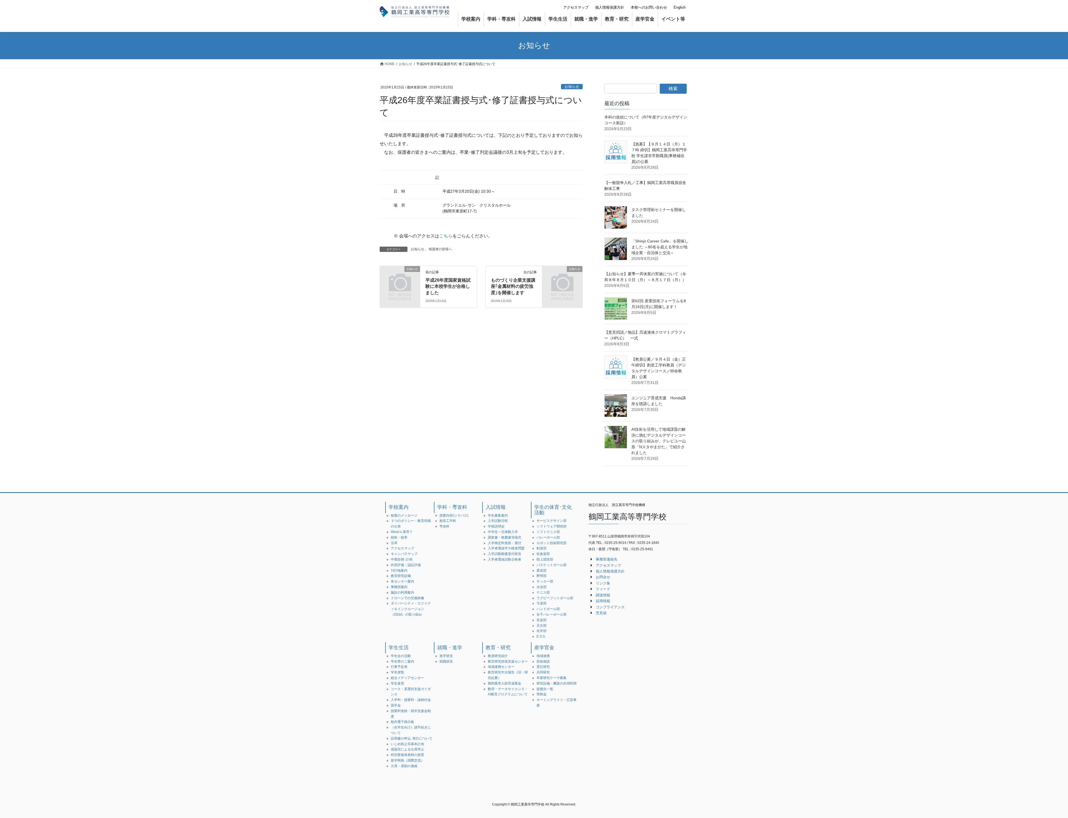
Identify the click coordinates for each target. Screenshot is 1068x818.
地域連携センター (501, 667)
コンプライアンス (610, 607)
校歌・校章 (399, 537)
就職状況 (446, 661)
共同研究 (543, 672)
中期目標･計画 (401, 559)
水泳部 (542, 587)
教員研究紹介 (498, 656)
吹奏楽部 (543, 554)
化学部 (542, 631)
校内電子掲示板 (402, 722)
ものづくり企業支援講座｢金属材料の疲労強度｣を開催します (513, 286)
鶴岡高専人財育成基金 (504, 683)
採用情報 (603, 601)
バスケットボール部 (552, 565)
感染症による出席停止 (407, 749)
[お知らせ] (400, 278)
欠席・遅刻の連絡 (404, 766)
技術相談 (543, 661)
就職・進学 (449, 647)
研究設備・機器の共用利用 (557, 683)
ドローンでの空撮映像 (407, 598)
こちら (446, 236)
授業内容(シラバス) (453, 515)
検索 (673, 88)
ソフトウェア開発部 (552, 526)
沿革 (394, 543)
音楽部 (542, 620)
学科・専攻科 (452, 507)
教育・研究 (498, 647)
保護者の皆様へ (440, 249)
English (680, 7)
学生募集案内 (498, 515)
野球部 (542, 576)
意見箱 (601, 613)
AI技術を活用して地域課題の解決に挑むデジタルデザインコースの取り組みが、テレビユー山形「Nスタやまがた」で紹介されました (658, 441)
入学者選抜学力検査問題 (506, 548)
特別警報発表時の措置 (407, 755)
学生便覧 (397, 672)
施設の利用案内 (402, 592)
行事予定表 (399, 667)
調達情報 (603, 595)
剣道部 (542, 548)
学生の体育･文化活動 (553, 509)
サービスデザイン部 (552, 521)
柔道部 (542, 570)
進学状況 (446, 656)
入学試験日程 (498, 521)
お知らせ (572, 87)
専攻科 (444, 526)
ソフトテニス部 (548, 532)
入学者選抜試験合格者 (504, 559)
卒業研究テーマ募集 (552, 678)
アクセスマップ (576, 7)
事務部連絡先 (606, 559)
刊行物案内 (399, 570)
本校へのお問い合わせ (649, 7)
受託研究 (543, 667)
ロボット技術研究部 (552, 543)
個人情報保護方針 (609, 7)
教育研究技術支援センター (508, 661)
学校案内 (399, 507)
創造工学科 (447, 521)
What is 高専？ (402, 532)
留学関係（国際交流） (407, 760)
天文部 (542, 626)
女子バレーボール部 (552, 614)
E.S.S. (541, 636)
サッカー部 (545, 581)
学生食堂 (397, 683)
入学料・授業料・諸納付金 (411, 700)
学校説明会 (496, 526)
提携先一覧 (545, 689)
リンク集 (603, 583)
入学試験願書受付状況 (504, 554)
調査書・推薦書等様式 (504, 537)
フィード (603, 589)
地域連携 (543, 656)
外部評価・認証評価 (406, 565)
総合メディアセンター (407, 678)
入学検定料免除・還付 (504, 543)
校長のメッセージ (404, 515)
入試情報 (496, 507)
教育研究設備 (401, 576)
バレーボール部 (548, 537)
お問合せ (603, 577)
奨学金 (396, 705)
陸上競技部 (545, 559)
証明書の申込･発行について (411, 738)
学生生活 (399, 647)
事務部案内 (399, 587)
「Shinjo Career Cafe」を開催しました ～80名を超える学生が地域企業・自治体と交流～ (659, 247)
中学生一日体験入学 (503, 532)
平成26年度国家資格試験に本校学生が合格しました (448, 286)
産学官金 (544, 647)
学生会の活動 (401, 656)
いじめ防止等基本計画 (407, 744)
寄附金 (542, 694)
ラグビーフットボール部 (555, 598)
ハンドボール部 (548, 609)
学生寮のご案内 (402, 661)
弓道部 (542, 603)
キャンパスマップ (404, 554)
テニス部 (543, 592)
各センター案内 (402, 581)
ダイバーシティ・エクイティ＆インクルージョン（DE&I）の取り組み (411, 608)
